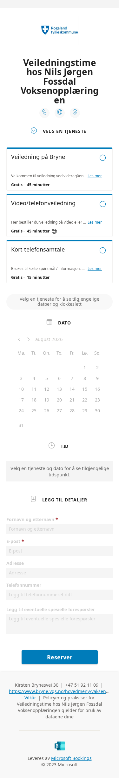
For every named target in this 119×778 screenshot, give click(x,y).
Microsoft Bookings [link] (71, 758)
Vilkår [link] (30, 698)
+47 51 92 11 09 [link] (81, 685)
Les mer (95, 176)
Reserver (59, 657)
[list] (59, 216)
